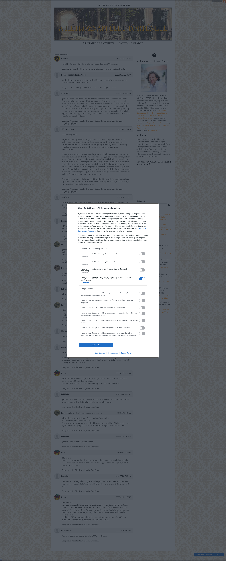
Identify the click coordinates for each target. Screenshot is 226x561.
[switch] (142, 253)
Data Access (113, 353)
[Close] (153, 208)
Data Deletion (100, 353)
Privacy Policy (126, 353)
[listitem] (113, 248)
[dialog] (113, 280)
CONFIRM (96, 345)
